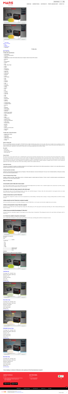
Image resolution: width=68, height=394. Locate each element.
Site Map (49, 388)
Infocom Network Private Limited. (19, 392)
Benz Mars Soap (6, 356)
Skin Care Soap (6, 46)
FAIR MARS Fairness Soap (8, 328)
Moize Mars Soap (6, 299)
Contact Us (43, 388)
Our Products (35, 388)
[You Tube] (61, 379)
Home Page (19, 388)
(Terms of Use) (19, 391)
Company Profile (27, 388)
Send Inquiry (6, 42)
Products (5, 45)
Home (5, 44)
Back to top (67, 387)
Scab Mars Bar (6, 271)
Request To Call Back (6, 43)
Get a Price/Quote (6, 50)
